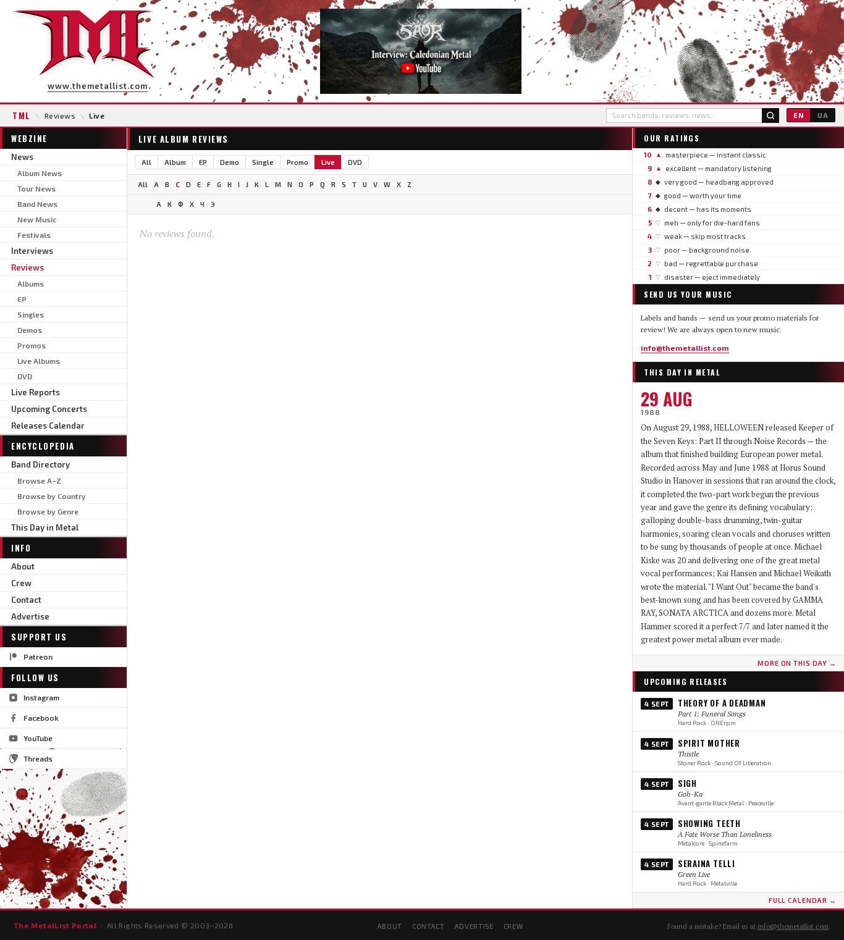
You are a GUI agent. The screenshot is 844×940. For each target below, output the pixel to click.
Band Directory (40, 464)
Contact (26, 600)
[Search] (770, 115)
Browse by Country (51, 496)
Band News (37, 203)
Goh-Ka (690, 794)
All (146, 162)
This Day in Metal (44, 527)
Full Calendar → (803, 900)
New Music (36, 219)
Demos (29, 329)
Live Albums (38, 360)
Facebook (41, 717)
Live (328, 162)
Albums (30, 283)
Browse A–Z (39, 480)
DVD (24, 376)
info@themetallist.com (685, 347)
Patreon (38, 656)
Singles (30, 314)
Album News (39, 173)
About (23, 566)
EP (22, 299)
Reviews (59, 115)
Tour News (36, 188)
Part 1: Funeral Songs (712, 713)
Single (263, 162)
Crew (21, 583)
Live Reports (35, 392)
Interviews (32, 251)
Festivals (34, 234)
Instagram (41, 697)
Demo (229, 162)
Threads (38, 758)
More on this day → (797, 663)
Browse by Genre (47, 511)
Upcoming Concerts (49, 409)
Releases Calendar (48, 425)
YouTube (38, 738)
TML (21, 115)
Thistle (688, 753)
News (22, 157)
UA (823, 115)
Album (175, 162)
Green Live (694, 874)
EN (798, 115)
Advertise (30, 616)
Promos (31, 345)
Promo (297, 162)
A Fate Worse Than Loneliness (725, 834)
